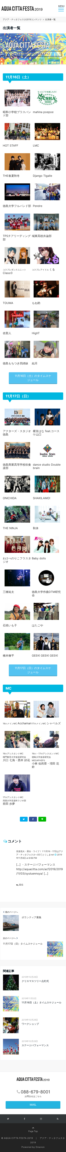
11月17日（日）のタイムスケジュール (33, 670)
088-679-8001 (35, 1091)
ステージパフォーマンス (35, 1045)
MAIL (33, 1104)
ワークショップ (30, 1023)
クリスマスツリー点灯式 (35, 980)
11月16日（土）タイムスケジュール (41, 1002)
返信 (21, 884)
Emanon (40, 1147)
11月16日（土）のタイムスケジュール (33, 378)
